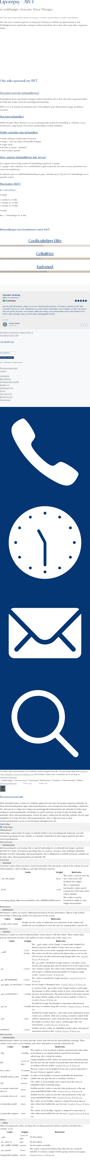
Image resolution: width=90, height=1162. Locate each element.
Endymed (45, 266)
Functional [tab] (4, 860)
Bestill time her (6, 397)
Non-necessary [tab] (6, 842)
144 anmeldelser (13, 298)
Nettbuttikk (4, 376)
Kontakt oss (4, 385)
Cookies (3, 371)
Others (80, 781)
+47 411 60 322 (7, 342)
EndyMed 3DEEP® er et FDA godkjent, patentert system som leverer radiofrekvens (23, 271)
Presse (2, 391)
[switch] (1, 845)
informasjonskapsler (8, 778)
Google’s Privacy (46, 975)
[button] (85, 325)
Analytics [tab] (4, 929)
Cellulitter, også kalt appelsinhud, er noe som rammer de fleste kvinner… (21, 258)
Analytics (57, 781)
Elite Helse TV (6, 394)
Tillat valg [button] (27, 784)
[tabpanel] (45, 836)
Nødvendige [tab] (5, 824)
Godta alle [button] (43, 784)
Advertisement (69, 781)
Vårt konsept (5, 400)
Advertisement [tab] (6, 1035)
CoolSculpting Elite (44, 240)
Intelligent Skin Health (9, 382)
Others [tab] (3, 1120)
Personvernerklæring (8, 368)
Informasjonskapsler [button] (8, 784)
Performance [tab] (5, 907)
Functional (33, 781)
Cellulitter (45, 253)
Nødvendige (8, 781)
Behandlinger (5, 379)
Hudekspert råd (6, 388)
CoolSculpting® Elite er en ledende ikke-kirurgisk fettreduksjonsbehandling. (22, 245)
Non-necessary (21, 781)
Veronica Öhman (14, 323)
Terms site (45, 960)
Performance (45, 781)
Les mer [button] (5, 320)
